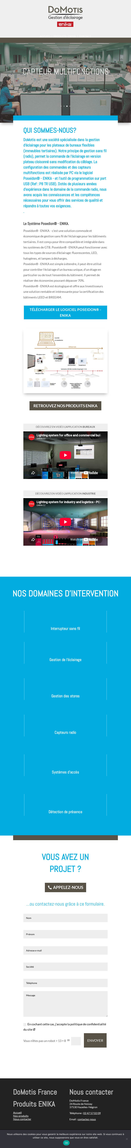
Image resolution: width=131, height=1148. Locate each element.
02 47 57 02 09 (92, 1113)
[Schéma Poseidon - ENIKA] (65, 387)
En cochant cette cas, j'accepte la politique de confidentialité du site (64, 1026)
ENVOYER (95, 1040)
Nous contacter (22, 1119)
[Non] (126, 1139)
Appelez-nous (68, 887)
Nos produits (20, 1115)
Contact (85, 36)
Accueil (45, 36)
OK (66, 1142)
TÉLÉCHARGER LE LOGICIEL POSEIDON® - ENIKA (65, 312)
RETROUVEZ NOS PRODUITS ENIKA (65, 405)
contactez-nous (87, 1119)
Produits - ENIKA (64, 36)
